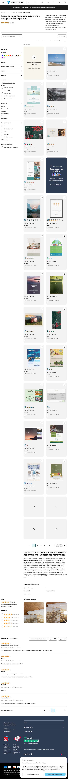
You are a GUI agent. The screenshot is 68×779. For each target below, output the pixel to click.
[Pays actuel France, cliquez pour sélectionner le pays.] (62, 755)
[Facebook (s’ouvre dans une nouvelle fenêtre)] (25, 755)
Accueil (3, 12)
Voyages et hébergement (24, 12)
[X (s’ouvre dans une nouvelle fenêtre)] (29, 755)
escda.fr (5, 753)
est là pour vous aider (9, 729)
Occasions (4, 103)
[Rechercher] (35, 2)
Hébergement (27, 594)
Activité (3, 80)
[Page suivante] (49, 545)
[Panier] (65, 2)
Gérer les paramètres (33, 774)
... (7, 12)
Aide (25, 722)
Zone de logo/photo (7, 144)
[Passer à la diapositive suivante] (66, 613)
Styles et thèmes (5, 123)
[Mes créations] (48, 2)
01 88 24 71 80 (7, 770)
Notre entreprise (28, 727)
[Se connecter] (59, 2)
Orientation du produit (7, 66)
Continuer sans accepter (27, 760)
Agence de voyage (29, 587)
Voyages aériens (50, 590)
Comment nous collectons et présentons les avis (9, 605)
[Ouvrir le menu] (3, 2)
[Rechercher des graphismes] (20, 36)
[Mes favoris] (53, 2)
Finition (3, 75)
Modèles (13, 12)
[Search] (45, 638)
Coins (3, 71)
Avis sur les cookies (47, 770)
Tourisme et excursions (52, 587)
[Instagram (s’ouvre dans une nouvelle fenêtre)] (27, 755)
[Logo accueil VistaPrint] (16, 2)
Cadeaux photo (28, 731)
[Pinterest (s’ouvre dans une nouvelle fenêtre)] (32, 754)
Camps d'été (27, 590)
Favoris (63, 36)
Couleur (3, 52)
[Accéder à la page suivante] (65, 710)
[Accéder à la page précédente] (44, 710)
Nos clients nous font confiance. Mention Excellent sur (39, 749)
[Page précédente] (29, 545)
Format (3, 62)
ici (54, 7)
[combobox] (31, 2)
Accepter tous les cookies (55, 774)
